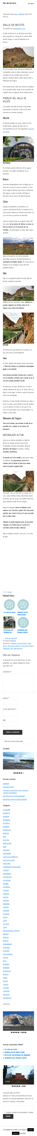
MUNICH (6, 937)
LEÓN (5, 921)
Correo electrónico (9, 709)
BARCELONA (7, 843)
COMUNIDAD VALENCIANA (12, 867)
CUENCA (6, 870)
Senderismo (6, 648)
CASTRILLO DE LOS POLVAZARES (14, 796)
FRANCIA (6, 894)
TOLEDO (6, 988)
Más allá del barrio (9, 3)
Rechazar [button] (15, 1133)
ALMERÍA (6, 827)
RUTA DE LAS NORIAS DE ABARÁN (17, 1055)
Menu (32, 3)
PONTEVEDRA (8, 954)
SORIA (5, 978)
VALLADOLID (7, 998)
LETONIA (6, 924)
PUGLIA (5, 958)
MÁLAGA (6, 934)
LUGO (5, 927)
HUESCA (5, 907)
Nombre (6, 698)
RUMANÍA (6, 968)
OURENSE (6, 948)
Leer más (23, 1133)
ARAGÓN (6, 833)
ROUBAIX (6, 964)
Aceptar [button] (31, 1130)
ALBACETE (6, 813)
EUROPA (6, 890)
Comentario (7, 672)
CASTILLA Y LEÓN (9, 860)
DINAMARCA (7, 874)
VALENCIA (6, 995)
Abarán (14, 643)
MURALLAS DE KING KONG (15, 1052)
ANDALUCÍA (7, 830)
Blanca (25, 643)
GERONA (6, 900)
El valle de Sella (11, 1049)
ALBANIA (6, 784)
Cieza (29, 643)
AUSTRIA (6, 840)
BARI (4, 847)
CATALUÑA (6, 864)
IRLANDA (6, 911)
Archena (19, 643)
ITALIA (5, 917)
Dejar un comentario (11, 638)
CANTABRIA (7, 853)
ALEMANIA (6, 820)
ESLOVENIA (7, 880)
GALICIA (5, 897)
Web (4, 720)
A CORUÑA (6, 810)
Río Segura (30, 646)
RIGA (4, 961)
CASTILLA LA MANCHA (10, 857)
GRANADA (6, 904)
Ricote (24, 646)
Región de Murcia (16, 646)
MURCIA (13, 641)
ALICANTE (6, 823)
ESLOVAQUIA (7, 877)
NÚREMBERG (7, 944)
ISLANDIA (6, 914)
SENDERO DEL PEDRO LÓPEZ (16, 1058)
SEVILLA (5, 974)
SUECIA (5, 981)
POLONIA (6, 951)
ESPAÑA (5, 884)
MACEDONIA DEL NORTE (11, 931)
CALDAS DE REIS (8, 787)
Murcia (5, 646)
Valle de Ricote (18, 648)
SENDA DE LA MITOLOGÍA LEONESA (15, 799)
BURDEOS (6, 850)
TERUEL (5, 984)
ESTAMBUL (6, 887)
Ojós (9, 646)
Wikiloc (10, 592)
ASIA (4, 837)
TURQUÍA (6, 991)
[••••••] (18, 761)
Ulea (11, 648)
